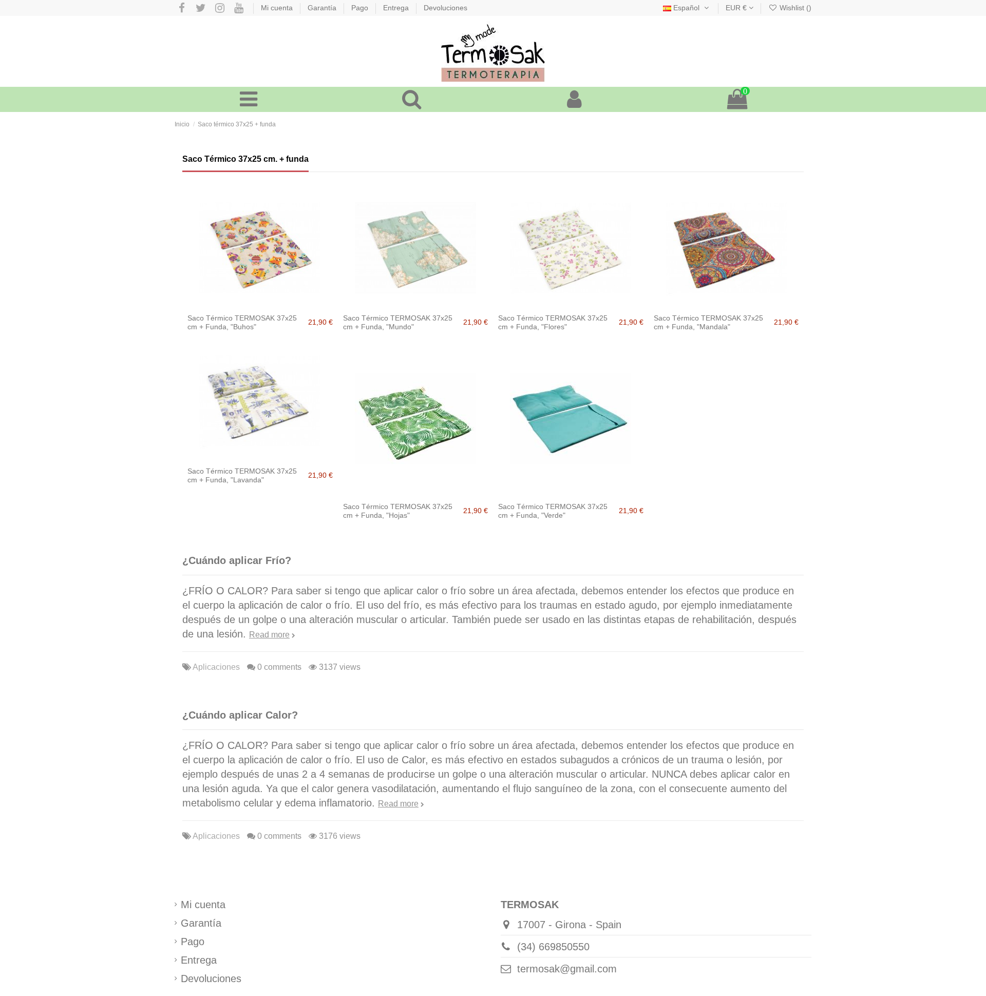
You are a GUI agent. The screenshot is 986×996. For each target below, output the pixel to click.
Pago (360, 8)
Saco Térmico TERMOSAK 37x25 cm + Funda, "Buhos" (242, 322)
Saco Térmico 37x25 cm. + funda (245, 159)
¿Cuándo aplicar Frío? (236, 560)
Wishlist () (794, 8)
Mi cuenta (278, 8)
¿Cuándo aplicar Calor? (240, 715)
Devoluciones (445, 8)
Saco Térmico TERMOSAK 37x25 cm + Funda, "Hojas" (397, 510)
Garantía (323, 8)
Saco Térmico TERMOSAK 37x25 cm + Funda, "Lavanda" (242, 475)
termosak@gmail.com (567, 968)
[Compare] (260, 303)
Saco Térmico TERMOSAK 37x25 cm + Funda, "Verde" (553, 510)
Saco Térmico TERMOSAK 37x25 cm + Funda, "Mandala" (708, 322)
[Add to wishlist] (239, 303)
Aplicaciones (216, 667)
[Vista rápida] (280, 303)
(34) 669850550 (553, 946)
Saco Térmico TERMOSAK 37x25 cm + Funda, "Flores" (553, 322)
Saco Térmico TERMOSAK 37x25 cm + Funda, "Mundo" (397, 322)
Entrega (397, 8)
